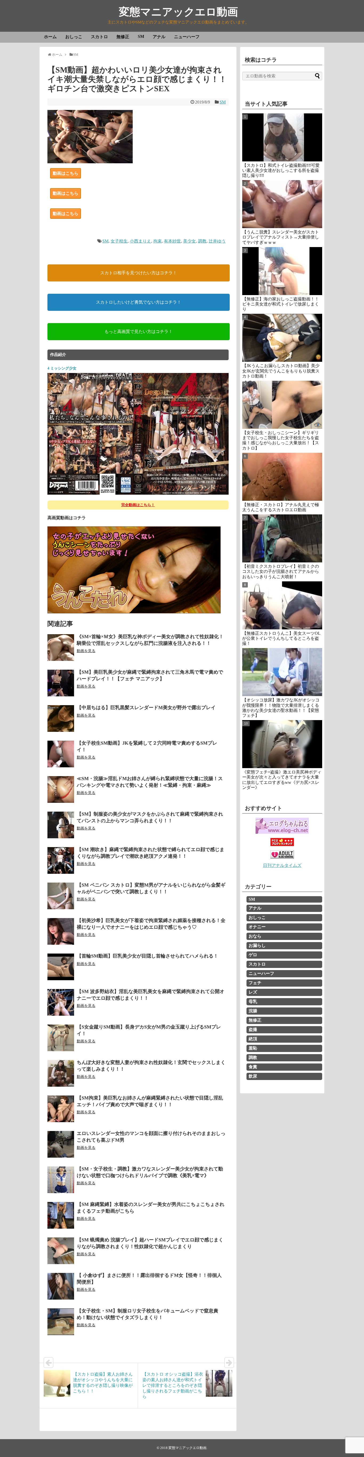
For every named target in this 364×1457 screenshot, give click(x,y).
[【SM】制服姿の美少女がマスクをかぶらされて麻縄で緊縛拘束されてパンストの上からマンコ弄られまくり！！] (60, 825)
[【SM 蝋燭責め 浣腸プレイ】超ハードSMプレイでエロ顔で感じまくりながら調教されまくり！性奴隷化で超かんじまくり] (60, 1250)
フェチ (255, 982)
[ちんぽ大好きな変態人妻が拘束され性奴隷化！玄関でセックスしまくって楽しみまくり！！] (60, 1073)
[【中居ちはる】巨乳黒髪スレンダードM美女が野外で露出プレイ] (60, 718)
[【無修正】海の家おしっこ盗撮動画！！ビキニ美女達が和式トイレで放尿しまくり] (282, 271)
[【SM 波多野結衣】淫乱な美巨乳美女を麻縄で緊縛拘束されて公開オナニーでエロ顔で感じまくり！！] (60, 1002)
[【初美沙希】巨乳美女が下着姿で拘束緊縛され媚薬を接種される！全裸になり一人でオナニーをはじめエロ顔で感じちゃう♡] (60, 931)
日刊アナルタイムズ (282, 865)
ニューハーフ (187, 36)
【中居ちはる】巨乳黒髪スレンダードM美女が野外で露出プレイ (146, 707)
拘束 (157, 241)
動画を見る (86, 651)
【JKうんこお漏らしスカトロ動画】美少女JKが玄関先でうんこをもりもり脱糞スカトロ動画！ (280, 370)
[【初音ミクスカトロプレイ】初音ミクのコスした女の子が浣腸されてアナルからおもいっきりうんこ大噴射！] (282, 538)
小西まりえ (140, 241)
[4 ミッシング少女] (138, 493)
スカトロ (99, 36)
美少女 (189, 241)
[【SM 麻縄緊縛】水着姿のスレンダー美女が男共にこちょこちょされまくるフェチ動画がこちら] (60, 1215)
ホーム (50, 36)
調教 (202, 241)
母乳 (253, 1001)
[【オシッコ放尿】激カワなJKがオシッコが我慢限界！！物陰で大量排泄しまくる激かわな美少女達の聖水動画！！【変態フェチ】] (282, 672)
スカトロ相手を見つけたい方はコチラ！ (138, 273)
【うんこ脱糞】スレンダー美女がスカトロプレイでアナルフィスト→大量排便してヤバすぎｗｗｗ (280, 237)
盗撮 (253, 1029)
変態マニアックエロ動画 (178, 12)
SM (141, 36)
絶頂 (253, 1039)
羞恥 (253, 1048)
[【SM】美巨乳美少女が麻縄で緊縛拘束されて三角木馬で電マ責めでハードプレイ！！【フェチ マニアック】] (60, 683)
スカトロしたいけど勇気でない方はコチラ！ (138, 302)
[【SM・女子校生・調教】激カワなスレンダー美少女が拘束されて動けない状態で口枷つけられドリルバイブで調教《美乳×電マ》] (60, 1179)
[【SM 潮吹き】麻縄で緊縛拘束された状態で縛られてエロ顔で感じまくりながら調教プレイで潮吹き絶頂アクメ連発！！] (60, 860)
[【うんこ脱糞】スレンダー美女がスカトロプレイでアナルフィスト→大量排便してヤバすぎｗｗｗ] (282, 204)
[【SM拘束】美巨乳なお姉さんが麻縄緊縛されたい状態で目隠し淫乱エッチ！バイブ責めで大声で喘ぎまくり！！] (60, 1108)
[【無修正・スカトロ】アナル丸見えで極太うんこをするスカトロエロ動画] (282, 477)
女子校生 (119, 241)
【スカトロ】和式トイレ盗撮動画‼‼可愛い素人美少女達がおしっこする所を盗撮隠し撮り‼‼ (280, 170)
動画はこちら (65, 173)
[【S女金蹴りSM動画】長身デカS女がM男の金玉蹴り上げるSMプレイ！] (60, 1038)
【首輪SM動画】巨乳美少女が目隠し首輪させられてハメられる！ (147, 956)
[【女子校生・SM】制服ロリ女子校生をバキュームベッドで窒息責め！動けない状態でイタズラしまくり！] (60, 1321)
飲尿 (253, 1076)
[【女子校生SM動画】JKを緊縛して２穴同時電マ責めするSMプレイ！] (60, 754)
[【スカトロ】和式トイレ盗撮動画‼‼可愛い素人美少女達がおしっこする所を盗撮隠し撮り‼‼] (282, 137)
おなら (255, 936)
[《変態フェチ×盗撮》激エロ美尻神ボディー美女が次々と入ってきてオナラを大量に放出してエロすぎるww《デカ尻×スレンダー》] (282, 744)
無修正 (122, 36)
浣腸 (253, 1011)
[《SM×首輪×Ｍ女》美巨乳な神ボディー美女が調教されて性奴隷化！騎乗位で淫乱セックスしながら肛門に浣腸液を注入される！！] (60, 647)
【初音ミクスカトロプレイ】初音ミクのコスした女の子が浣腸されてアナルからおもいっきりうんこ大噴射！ (280, 571)
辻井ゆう (217, 241)
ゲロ (253, 954)
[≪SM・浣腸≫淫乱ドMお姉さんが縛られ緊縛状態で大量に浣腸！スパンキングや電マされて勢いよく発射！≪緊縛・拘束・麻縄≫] (60, 789)
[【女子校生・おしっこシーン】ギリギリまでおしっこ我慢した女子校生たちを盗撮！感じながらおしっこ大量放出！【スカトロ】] (282, 405)
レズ (253, 992)
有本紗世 (172, 241)
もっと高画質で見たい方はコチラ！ (138, 331)
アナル (159, 36)
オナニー (257, 926)
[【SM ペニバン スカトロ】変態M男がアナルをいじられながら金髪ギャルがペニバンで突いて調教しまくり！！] (60, 896)
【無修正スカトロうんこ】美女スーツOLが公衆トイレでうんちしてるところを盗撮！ (281, 638)
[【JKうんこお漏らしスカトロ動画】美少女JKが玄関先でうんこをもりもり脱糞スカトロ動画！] (282, 338)
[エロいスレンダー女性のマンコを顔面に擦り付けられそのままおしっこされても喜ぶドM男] (60, 1144)
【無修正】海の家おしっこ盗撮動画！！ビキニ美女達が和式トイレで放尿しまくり (280, 304)
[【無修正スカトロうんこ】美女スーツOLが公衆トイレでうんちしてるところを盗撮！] (282, 605)
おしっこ (73, 36)
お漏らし (257, 945)
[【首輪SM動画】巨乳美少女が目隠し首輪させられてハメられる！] (60, 967)
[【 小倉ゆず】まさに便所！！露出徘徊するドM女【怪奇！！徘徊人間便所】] (60, 1286)
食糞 (253, 1067)
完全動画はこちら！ (138, 505)
